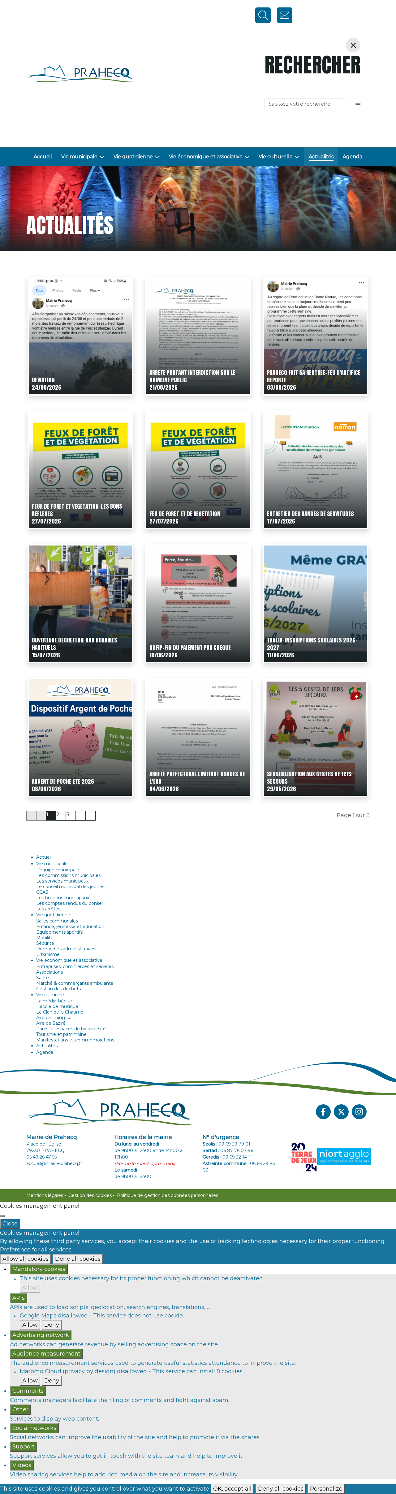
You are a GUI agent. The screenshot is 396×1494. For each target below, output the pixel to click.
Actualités (321, 157)
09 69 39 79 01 (234, 1144)
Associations (49, 972)
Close (10, 1223)
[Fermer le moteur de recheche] (353, 45)
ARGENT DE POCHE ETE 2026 (63, 781)
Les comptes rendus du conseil (70, 903)
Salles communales (57, 921)
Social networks (34, 1428)
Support (23, 1446)
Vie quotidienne (133, 157)
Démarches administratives (65, 949)
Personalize (326, 1488)
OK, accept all (232, 1488)
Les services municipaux (62, 881)
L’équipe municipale (57, 870)
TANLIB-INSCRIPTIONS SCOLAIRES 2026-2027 (312, 644)
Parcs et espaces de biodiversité (71, 1029)
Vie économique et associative (206, 157)
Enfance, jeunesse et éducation (70, 926)
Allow (30, 1287)
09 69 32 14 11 (237, 1157)
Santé (42, 977)
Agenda (352, 157)
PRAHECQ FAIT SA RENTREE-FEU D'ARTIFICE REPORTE (313, 376)
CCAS (42, 892)
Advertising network (40, 1335)
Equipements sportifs (59, 932)
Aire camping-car (54, 1017)
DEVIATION (43, 380)
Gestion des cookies (90, 1195)
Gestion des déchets (58, 989)
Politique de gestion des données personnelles (167, 1195)
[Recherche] (357, 104)
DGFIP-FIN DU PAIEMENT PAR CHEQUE (190, 647)
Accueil (43, 157)
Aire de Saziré (51, 1023)
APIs (18, 1298)
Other (20, 1409)
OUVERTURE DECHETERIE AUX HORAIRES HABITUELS (74, 644)
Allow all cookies (25, 1258)
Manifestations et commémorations (75, 1040)
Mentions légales (44, 1195)
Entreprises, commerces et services (75, 966)
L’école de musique (57, 1006)
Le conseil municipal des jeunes (70, 886)
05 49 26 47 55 (41, 1157)
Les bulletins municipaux (62, 897)
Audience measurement (46, 1353)
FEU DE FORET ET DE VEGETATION (184, 514)
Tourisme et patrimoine (61, 1034)
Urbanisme (48, 954)
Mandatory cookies (38, 1269)
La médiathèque (54, 1001)
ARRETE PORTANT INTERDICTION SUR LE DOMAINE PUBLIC (192, 376)
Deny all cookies (78, 1258)
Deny (51, 1324)
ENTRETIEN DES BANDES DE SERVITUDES (310, 514)
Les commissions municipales (68, 875)
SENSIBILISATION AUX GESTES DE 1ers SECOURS (309, 778)
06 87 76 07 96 (236, 1150)
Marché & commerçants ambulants (74, 983)
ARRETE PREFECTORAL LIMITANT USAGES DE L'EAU (197, 778)
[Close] (2, 1216)
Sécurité (45, 943)
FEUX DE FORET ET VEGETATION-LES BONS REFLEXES (77, 510)
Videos (21, 1465)
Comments (28, 1390)
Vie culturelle (276, 157)
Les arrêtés (48, 909)
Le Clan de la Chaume (60, 1012)
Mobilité (45, 937)
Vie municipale (79, 157)
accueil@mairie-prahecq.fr (54, 1163)
